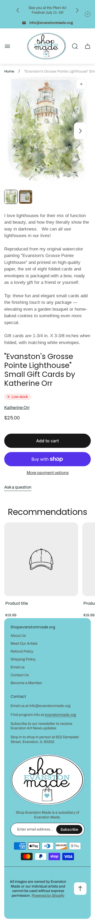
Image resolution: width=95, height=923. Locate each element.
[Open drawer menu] (7, 46)
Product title (16, 603)
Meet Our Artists (24, 643)
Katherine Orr (17, 407)
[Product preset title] (41, 559)
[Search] (75, 46)
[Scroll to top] (80, 888)
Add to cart (47, 440)
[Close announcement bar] (87, 14)
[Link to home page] (47, 780)
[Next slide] (77, 10)
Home (9, 71)
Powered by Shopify (48, 896)
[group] (11, 197)
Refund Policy (22, 651)
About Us (18, 636)
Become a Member (26, 683)
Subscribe (69, 829)
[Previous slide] (18, 10)
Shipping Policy (23, 659)
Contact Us (20, 675)
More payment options (48, 472)
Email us (18, 667)
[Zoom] (81, 84)
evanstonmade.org (60, 715)
